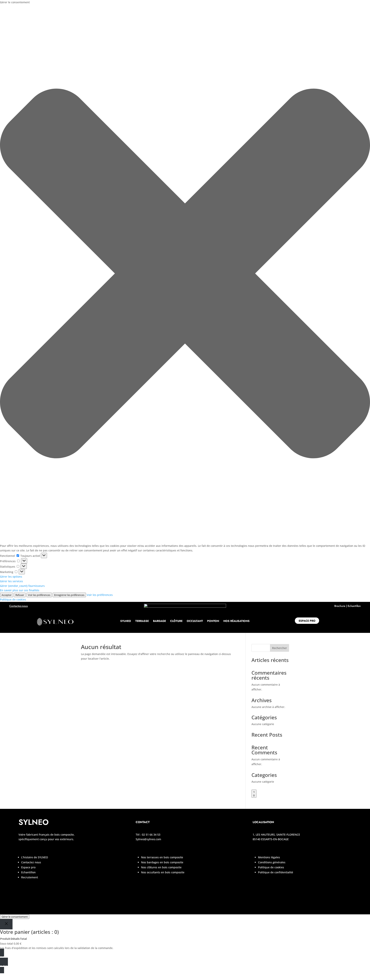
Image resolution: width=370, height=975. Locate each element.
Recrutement (29, 877)
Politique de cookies (13, 599)
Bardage (159, 621)
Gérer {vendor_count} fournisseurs (22, 586)
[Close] (6, 924)
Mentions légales (269, 857)
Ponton (213, 621)
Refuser (19, 595)
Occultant (195, 621)
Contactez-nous (18, 606)
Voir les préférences (39, 595)
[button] (185, 274)
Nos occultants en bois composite (162, 872)
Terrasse (142, 621)
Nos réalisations (236, 621)
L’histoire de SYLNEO (34, 857)
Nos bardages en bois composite (162, 862)
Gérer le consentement (15, 916)
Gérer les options (11, 576)
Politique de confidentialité (275, 872)
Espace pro (307, 621)
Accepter (7, 595)
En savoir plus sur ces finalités (19, 590)
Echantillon (354, 606)
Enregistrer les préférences (69, 595)
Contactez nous (31, 862)
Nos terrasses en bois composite (162, 857)
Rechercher (279, 648)
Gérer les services (11, 581)
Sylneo (125, 621)
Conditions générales (272, 862)
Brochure (339, 606)
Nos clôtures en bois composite (161, 867)
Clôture (176, 621)
